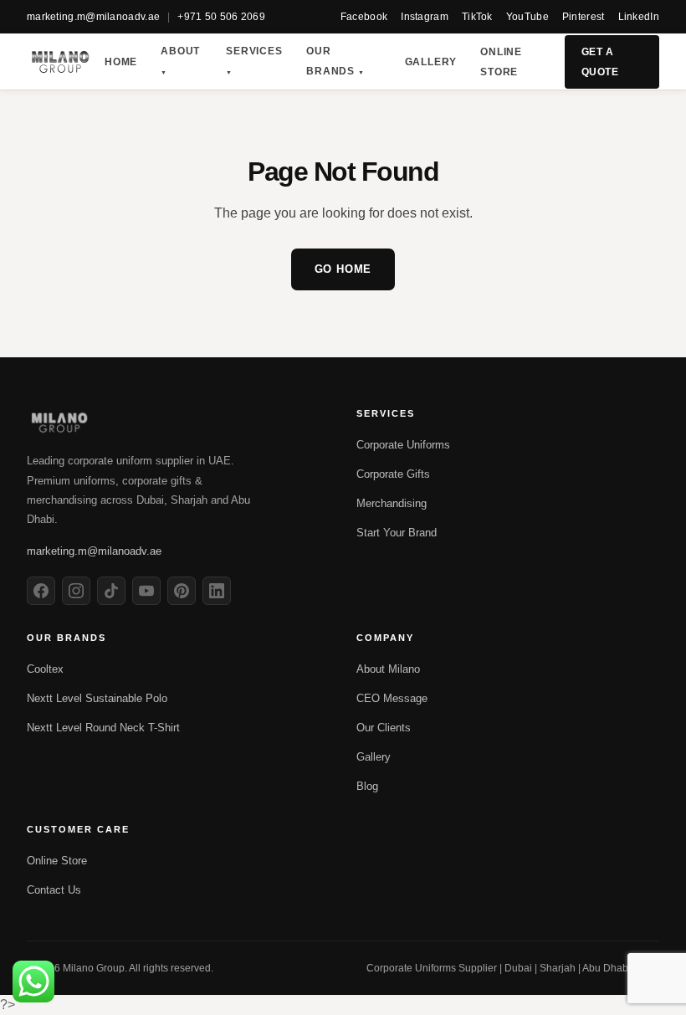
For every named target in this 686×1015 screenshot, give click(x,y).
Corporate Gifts (393, 474)
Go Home (343, 269)
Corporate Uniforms (403, 444)
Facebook (363, 17)
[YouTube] (146, 591)
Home (121, 62)
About (180, 60)
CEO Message (391, 698)
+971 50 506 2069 (221, 17)
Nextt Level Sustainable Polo (97, 698)
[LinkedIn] (216, 591)
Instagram (424, 17)
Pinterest (583, 17)
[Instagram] (76, 591)
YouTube (527, 17)
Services (254, 60)
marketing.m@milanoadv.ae (93, 17)
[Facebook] (41, 591)
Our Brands (335, 61)
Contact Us (54, 890)
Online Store (501, 62)
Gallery (431, 62)
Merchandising (391, 503)
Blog (367, 786)
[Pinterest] (181, 591)
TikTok (477, 17)
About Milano (388, 669)
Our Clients (383, 727)
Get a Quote (599, 62)
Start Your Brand (396, 532)
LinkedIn (638, 17)
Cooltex (45, 669)
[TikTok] (111, 591)
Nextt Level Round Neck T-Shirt (103, 727)
